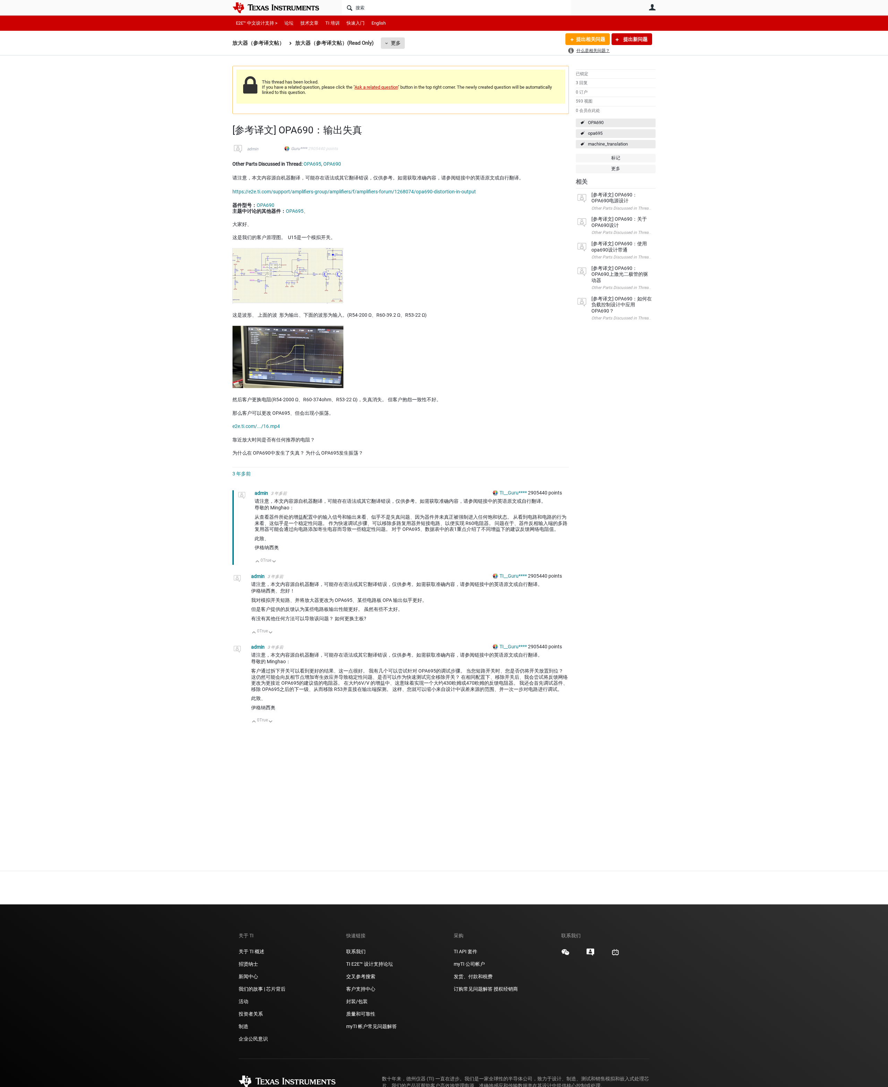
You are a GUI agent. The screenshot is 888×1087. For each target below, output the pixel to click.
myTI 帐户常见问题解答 (371, 1026)
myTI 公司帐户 (469, 964)
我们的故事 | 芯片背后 (262, 989)
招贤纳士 (248, 964)
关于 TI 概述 (251, 951)
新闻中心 (248, 976)
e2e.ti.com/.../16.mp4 (256, 426)
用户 (652, 7)
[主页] (281, 7)
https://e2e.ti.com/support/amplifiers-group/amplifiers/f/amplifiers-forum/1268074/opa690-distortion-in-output (354, 191)
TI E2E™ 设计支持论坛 (369, 964)
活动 (243, 1001)
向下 (274, 562)
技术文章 (309, 23)
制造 (243, 1026)
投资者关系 (251, 1014)
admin (252, 149)
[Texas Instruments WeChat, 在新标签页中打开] (565, 954)
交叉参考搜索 (360, 976)
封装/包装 (357, 1001)
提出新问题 (635, 39)
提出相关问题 (590, 39)
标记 (615, 157)
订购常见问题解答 (473, 989)
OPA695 (312, 164)
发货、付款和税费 (473, 976)
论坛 (288, 23)
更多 (396, 43)
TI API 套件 (465, 951)
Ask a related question (376, 87)
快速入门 (356, 23)
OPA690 (596, 122)
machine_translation (608, 144)
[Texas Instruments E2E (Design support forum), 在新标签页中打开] (590, 954)
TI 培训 (332, 23)
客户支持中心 (360, 989)
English (379, 23)
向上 (258, 562)
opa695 (595, 133)
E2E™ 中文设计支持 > (257, 23)
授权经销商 (506, 989)
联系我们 (356, 951)
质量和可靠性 (361, 1014)
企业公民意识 (253, 1039)
